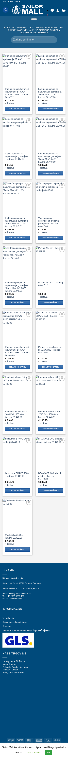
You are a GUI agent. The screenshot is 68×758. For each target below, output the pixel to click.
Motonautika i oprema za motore (37, 27)
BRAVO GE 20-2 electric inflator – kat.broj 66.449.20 (50, 476)
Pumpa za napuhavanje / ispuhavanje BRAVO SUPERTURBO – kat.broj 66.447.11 (17, 93)
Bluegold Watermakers (13, 672)
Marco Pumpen (9, 664)
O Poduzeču (8, 618)
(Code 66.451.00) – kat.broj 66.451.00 (14, 536)
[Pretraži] (5, 10)
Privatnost (7, 626)
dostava (10, 103)
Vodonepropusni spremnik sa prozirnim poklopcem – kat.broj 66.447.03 (48, 222)
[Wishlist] (52, 10)
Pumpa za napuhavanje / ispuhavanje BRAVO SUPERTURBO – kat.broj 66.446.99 (17, 351)
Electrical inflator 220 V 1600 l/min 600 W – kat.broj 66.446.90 (16, 414)
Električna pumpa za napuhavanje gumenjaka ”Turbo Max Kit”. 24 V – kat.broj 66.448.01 (16, 286)
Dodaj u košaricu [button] (17, 109)
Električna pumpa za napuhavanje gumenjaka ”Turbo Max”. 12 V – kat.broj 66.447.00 (49, 93)
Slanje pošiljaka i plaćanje (14, 622)
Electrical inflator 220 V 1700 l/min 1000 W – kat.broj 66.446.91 (49, 414)
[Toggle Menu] (34, 19)
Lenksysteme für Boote (13, 661)
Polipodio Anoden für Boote (15, 667)
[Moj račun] (57, 10)
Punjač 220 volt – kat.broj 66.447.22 (50, 284)
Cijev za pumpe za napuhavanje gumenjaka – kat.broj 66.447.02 (16, 156)
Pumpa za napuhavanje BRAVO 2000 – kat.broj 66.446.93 (49, 350)
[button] (64, 10)
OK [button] (48, 752)
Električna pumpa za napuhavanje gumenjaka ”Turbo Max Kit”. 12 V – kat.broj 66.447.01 (16, 222)
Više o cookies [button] (34, 752)
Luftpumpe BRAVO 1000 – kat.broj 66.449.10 (17, 474)
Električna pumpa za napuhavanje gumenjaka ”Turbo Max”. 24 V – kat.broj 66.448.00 (49, 157)
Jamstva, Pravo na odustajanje (17, 630)
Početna (9, 27)
